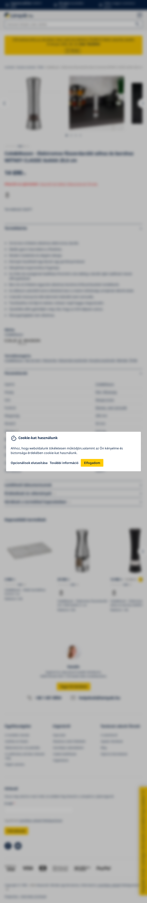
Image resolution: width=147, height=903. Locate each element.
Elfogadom (92, 463)
